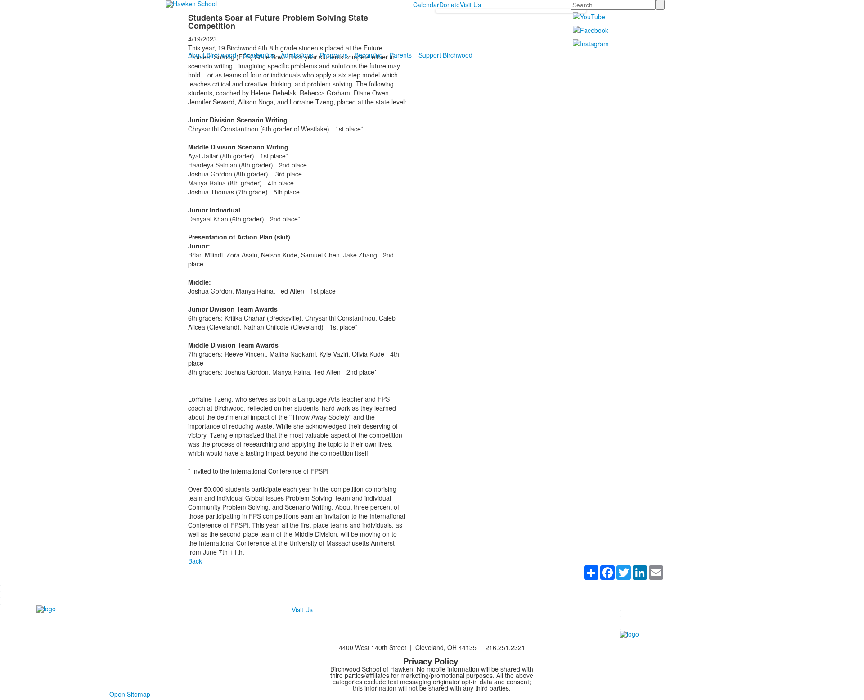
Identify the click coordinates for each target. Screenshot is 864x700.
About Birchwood (212, 54)
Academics (258, 54)
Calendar (426, 4)
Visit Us (470, 4)
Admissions (297, 54)
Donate (449, 4)
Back (195, 560)
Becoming (369, 54)
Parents (401, 54)
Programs (334, 54)
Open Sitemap (129, 694)
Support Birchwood (445, 54)
